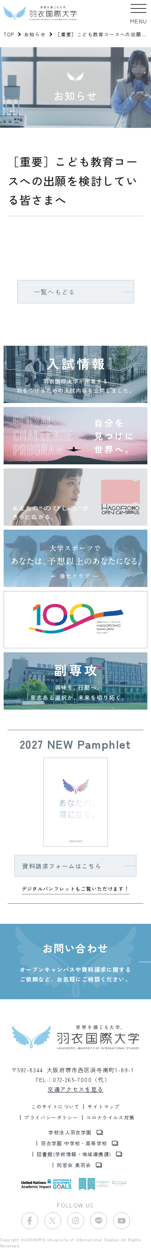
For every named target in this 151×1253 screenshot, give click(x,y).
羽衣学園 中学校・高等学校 (74, 1143)
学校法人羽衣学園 (69, 1132)
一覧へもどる (55, 292)
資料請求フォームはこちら (61, 866)
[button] (138, 13)
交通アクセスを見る (75, 1089)
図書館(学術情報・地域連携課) (74, 1154)
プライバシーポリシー (51, 1117)
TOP (9, 34)
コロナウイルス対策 (110, 1117)
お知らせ (35, 34)
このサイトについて (55, 1106)
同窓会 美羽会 (74, 1165)
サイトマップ (103, 1106)
